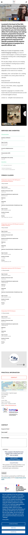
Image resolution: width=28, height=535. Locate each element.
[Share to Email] (15, 19)
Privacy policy (5, 519)
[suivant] (24, 113)
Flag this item (20, 364)
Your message (5, 437)
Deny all (13, 527)
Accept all (13, 531)
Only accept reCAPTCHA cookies (14, 459)
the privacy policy (6, 477)
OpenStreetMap (8, 389)
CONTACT (14, 377)
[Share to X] (13, 19)
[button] (18, 19)
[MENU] (1, 2)
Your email (4, 432)
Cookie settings (13, 523)
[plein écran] (24, 106)
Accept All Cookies (14, 462)
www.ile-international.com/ (10, 405)
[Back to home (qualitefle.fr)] (14, 3)
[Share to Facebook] (10, 19)
